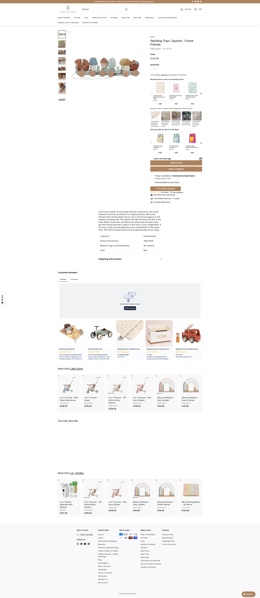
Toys (86, 18)
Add (160, 104)
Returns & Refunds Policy (108, 547)
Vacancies (102, 576)
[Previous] (151, 94)
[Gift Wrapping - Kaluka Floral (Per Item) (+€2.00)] (166, 116)
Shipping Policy (168, 541)
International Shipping (107, 541)
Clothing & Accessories (167, 18)
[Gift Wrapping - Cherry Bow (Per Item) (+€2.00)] (176, 116)
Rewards (101, 544)
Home (152, 37)
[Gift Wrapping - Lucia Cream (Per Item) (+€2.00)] (197, 116)
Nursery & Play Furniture (68, 22)
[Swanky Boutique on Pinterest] (89, 544)
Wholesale (102, 569)
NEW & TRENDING (64, 18)
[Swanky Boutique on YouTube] (85, 544)
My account (103, 582)
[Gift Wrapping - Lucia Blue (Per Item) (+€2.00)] (186, 116)
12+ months (77, 473)
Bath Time (137, 18)
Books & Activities (99, 18)
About (100, 538)
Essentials (149, 18)
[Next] (201, 94)
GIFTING (77, 18)
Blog (100, 560)
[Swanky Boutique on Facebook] (81, 544)
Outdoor (114, 18)
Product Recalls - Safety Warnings (108, 555)
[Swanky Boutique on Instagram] (78, 544)
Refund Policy (167, 538)
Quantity (154, 64)
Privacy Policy (168, 534)
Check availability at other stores (167, 182)
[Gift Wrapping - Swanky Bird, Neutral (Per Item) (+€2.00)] (155, 116)
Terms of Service (105, 573)
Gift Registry (103, 563)
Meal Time (126, 18)
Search (101, 534)
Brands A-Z (102, 579)
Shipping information (110, 259)
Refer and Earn (104, 566)
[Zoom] (105, 68)
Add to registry (176, 169)
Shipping (164, 75)
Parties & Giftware (90, 22)
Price (152, 54)
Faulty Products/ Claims (108, 551)
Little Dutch (155, 48)
